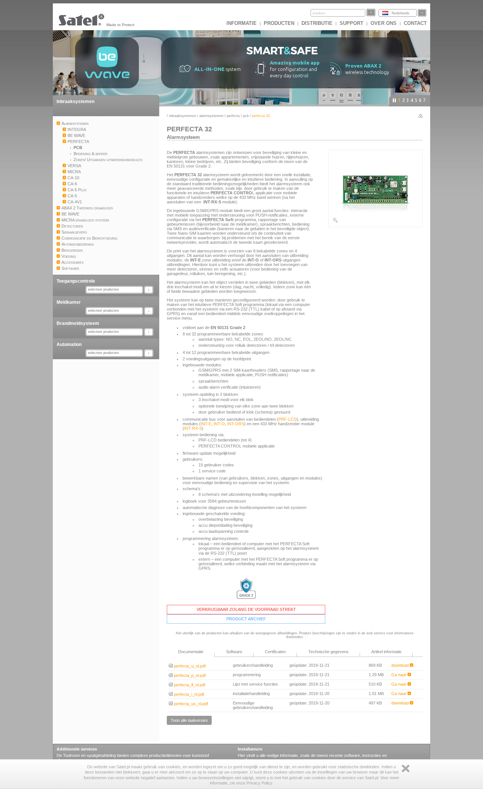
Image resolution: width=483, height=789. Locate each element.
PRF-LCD (287, 419)
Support (351, 23)
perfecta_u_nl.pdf (189, 666)
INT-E (206, 423)
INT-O (219, 423)
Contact (415, 23)
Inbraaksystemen (75, 101)
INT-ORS (235, 423)
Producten (279, 23)
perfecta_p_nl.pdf (189, 675)
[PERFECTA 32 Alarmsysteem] (375, 221)
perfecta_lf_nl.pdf (189, 685)
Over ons (384, 23)
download (400, 665)
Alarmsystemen (211, 116)
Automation (69, 344)
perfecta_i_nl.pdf (188, 694)
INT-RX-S (193, 428)
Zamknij (405, 768)
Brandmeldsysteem (78, 323)
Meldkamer (69, 302)
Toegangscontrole (76, 281)
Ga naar (399, 674)
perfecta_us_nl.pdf (190, 703)
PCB (246, 116)
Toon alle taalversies (189, 720)
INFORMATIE (241, 23)
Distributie (316, 23)
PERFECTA (233, 116)
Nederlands (400, 13)
